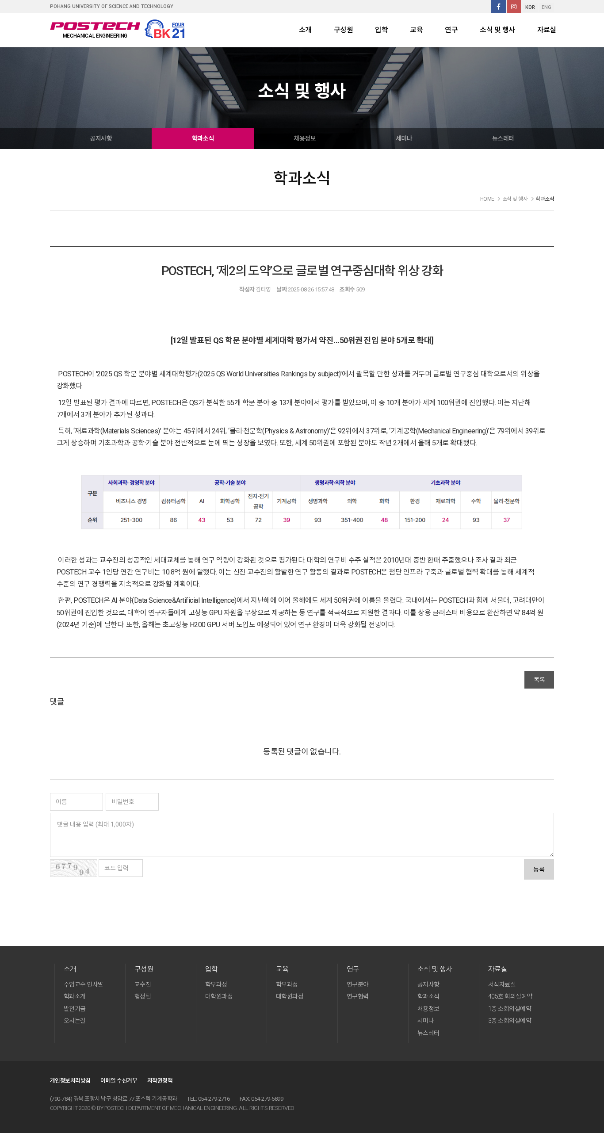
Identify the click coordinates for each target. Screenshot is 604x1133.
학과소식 (203, 138)
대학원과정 (219, 996)
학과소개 (75, 996)
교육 (416, 30)
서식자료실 (502, 984)
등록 (539, 869)
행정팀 (142, 996)
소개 (305, 30)
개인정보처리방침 (70, 1080)
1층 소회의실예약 (509, 1008)
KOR (530, 7)
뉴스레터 (503, 138)
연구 (451, 30)
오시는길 (75, 1020)
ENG (546, 7)
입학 (381, 30)
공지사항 (101, 138)
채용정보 (305, 138)
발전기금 (75, 1008)
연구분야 (358, 984)
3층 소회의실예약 (509, 1020)
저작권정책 (159, 1080)
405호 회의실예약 (510, 996)
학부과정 (216, 984)
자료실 (546, 30)
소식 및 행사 (497, 30)
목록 (539, 679)
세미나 (404, 138)
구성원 (343, 30)
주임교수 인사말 (83, 984)
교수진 (142, 984)
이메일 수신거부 (118, 1080)
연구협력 (358, 996)
